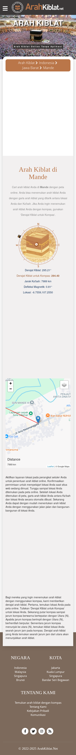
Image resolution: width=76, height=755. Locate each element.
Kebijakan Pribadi (38, 711)
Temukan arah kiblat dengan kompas (38, 702)
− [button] (10, 389)
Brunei (20, 680)
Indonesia (46, 62)
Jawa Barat (30, 67)
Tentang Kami (38, 706)
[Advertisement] (38, 115)
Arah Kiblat (26, 62)
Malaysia (20, 672)
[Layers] (64, 385)
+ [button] (10, 383)
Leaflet (50, 466)
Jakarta (55, 668)
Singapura (20, 676)
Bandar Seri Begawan (55, 680)
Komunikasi (38, 715)
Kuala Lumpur (56, 672)
